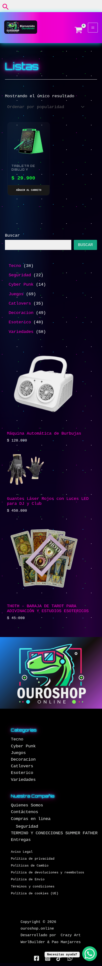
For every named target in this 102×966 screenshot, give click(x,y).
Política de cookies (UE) (34, 893)
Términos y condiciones (32, 886)
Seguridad (27, 826)
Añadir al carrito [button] (28, 190)
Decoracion (23, 759)
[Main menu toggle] (93, 28)
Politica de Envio (28, 879)
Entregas (21, 839)
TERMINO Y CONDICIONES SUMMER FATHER (54, 833)
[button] (5, 7)
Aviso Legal (22, 852)
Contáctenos (24, 812)
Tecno (17, 739)
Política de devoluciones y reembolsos (47, 872)
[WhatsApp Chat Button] (89, 953)
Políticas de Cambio (30, 866)
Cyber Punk (23, 746)
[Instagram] (47, 958)
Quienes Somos (27, 805)
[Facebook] (36, 958)
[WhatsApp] (70, 958)
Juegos (18, 753)
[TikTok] (58, 958)
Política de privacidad (32, 859)
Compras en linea (31, 819)
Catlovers (22, 766)
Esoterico (22, 772)
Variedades (23, 779)
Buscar (12, 235)
